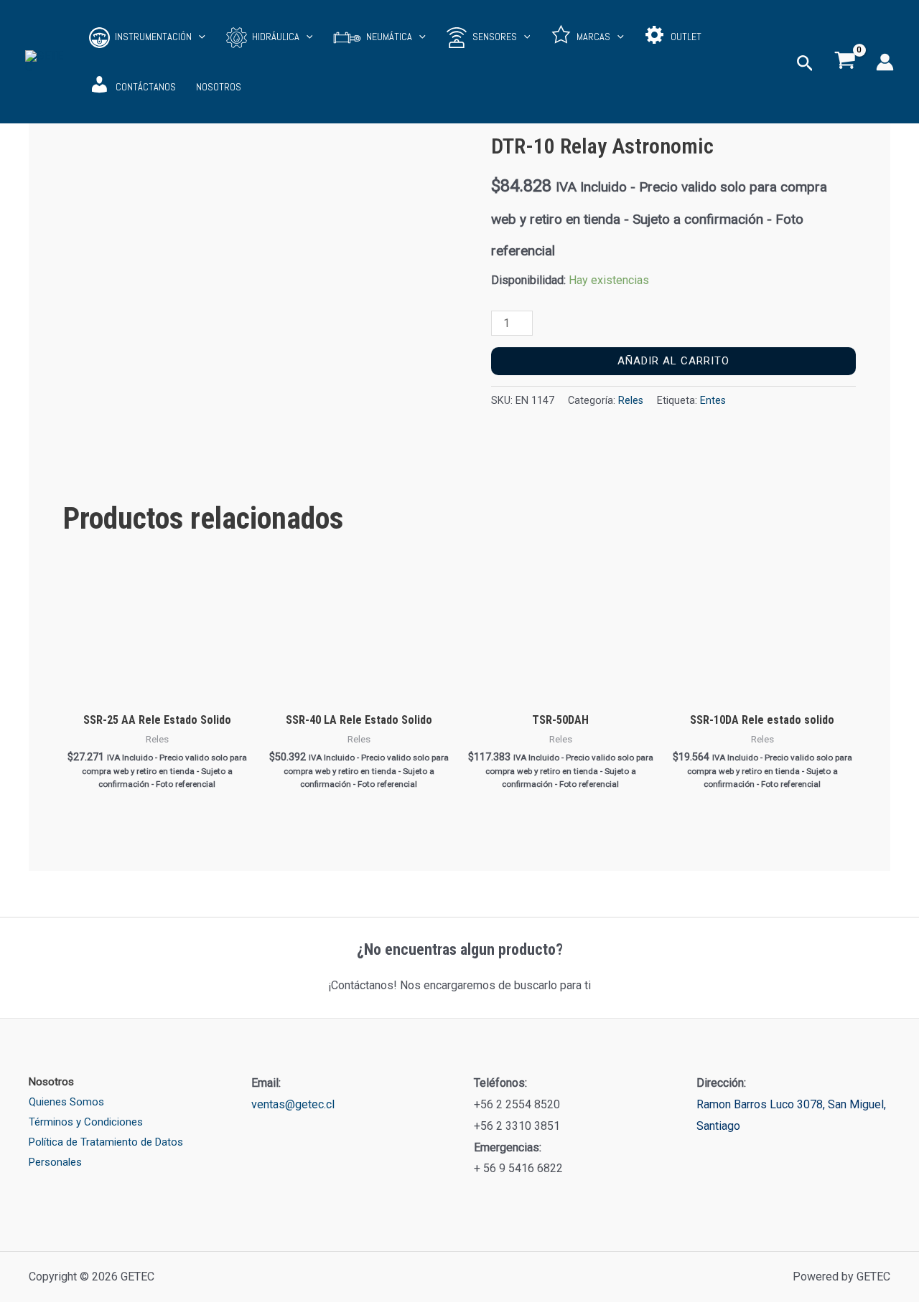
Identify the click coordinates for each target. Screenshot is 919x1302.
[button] (198, 36)
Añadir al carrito (673, 360)
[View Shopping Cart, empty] (845, 61)
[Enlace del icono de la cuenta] (885, 62)
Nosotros (218, 87)
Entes (713, 401)
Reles (630, 401)
